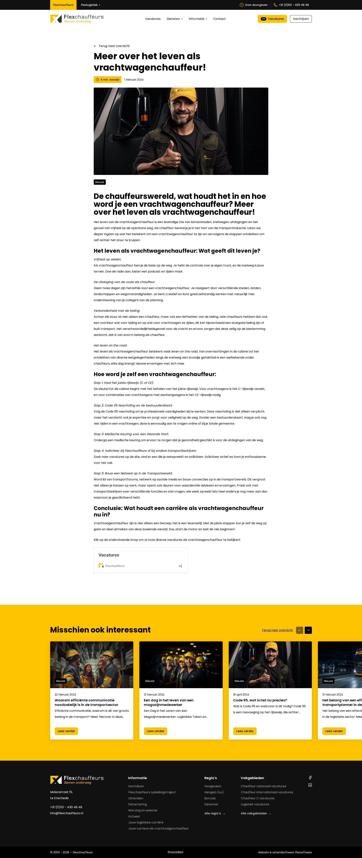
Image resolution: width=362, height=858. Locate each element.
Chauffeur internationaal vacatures (267, 792)
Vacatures (153, 19)
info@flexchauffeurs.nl (66, 813)
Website (263, 852)
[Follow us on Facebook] (310, 778)
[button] (299, 630)
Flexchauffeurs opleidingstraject (152, 792)
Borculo (210, 798)
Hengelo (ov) (214, 792)
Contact (219, 19)
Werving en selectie (142, 810)
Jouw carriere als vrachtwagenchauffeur (158, 828)
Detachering (137, 804)
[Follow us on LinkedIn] (310, 785)
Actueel (134, 816)
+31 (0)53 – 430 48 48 (66, 807)
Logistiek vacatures (255, 804)
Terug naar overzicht (114, 46)
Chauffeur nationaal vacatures (263, 786)
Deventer (211, 804)
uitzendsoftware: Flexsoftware (292, 852)
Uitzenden (135, 798)
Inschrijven (301, 19)
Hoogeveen (212, 786)
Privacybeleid (175, 851)
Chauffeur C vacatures (258, 798)
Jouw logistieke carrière (145, 822)
